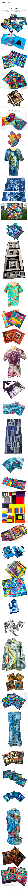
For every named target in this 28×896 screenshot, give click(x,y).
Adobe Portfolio (16, 893)
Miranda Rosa (6, 3)
